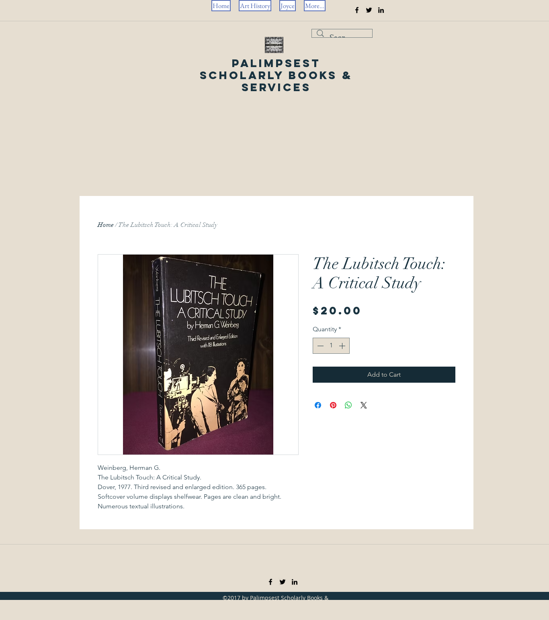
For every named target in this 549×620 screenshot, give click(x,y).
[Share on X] (364, 405)
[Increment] (342, 345)
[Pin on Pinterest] (333, 405)
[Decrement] (319, 345)
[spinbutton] (331, 345)
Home (106, 225)
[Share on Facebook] (318, 405)
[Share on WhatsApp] (348, 405)
